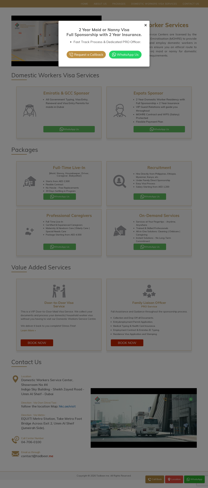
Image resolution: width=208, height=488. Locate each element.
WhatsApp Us (128, 54)
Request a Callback (88, 54)
